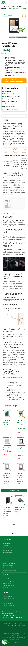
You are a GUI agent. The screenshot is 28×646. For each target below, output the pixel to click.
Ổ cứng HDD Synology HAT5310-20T (7, 450)
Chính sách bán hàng (13, 626)
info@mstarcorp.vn (16, 617)
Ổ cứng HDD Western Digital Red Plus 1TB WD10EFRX (6, 477)
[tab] (14, 490)
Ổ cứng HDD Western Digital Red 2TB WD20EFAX (20, 451)
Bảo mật (13, 628)
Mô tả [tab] (4, 116)
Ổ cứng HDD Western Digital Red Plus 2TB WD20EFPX (20, 477)
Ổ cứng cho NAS (11, 6)
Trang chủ (3, 6)
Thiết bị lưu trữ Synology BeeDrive (19, 509)
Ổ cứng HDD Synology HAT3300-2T (6, 422)
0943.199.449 (10, 616)
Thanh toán (19, 628)
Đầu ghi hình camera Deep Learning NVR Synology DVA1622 (7, 511)
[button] (26, 2)
